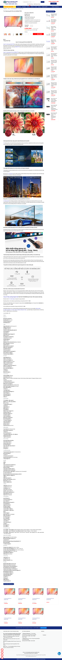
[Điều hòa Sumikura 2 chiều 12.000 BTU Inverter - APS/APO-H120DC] (48, 76)
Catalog (39, 6)
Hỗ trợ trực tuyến (43, 627)
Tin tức (36, 6)
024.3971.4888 (35, 627)
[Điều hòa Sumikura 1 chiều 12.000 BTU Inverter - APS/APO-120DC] (48, 48)
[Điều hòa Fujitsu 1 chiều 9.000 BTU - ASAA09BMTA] (48, 35)
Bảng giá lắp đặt (20, 8)
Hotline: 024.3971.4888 (54, 1)
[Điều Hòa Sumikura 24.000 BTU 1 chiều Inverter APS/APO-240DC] (48, 62)
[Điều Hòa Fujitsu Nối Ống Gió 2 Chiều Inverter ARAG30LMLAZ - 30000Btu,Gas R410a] (48, 107)
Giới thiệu (24, 6)
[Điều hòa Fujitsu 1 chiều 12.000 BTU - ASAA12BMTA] (48, 21)
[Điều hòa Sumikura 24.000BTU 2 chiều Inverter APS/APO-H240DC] (48, 92)
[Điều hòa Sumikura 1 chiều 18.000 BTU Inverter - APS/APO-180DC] (48, 55)
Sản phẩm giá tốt (50, 11)
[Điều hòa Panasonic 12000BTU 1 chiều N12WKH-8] (48, 15)
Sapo (44, 659)
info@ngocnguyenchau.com (32, 656)
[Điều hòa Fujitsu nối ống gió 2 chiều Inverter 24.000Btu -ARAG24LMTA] (48, 100)
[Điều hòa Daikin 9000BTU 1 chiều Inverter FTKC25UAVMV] (48, 28)
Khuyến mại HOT (44, 6)
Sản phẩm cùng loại (8, 584)
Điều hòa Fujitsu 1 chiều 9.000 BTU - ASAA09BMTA (53, 34)
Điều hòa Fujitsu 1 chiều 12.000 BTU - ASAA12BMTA (54, 20)
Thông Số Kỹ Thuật (6, 40)
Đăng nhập (57, 6)
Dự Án (28, 6)
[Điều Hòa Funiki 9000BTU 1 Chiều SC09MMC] (48, 41)
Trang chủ (19, 6)
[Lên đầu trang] (60, 652)
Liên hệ (32, 6)
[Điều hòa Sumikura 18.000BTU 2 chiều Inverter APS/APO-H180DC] (48, 84)
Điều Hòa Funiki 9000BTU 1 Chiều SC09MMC (53, 41)
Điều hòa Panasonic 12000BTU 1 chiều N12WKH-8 (54, 15)
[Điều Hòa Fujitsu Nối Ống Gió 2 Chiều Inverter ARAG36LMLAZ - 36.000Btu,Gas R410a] (48, 114)
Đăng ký (53, 6)
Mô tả (4, 39)
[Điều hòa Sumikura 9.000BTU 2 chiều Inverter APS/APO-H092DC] (48, 68)
